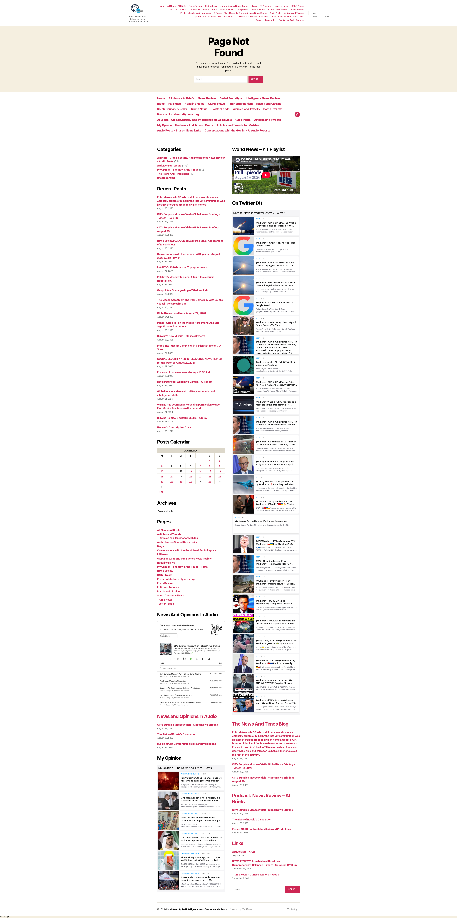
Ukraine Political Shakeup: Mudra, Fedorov (182, 417)
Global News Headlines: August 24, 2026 (181, 313)
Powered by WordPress (240, 909)
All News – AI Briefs (176, 6)
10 (162, 471)
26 (181, 481)
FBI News (264, 6)
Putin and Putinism (179, 9)
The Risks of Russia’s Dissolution (173, 681)
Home (161, 6)
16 (220, 471)
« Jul (161, 492)
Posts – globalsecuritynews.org (195, 13)
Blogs (254, 6)
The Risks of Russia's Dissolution (176, 734)
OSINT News (297, 6)
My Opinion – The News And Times (178, 169)
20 (190, 476)
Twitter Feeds (258, 9)
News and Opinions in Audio (187, 716)
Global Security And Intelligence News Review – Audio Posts (195, 909)
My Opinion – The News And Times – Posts (214, 16)
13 (190, 471)
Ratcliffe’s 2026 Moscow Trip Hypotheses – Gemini (180, 702)
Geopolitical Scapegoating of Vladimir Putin (183, 290)
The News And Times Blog (173, 173)
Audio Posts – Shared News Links (287, 16)
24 (162, 481)
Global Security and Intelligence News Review (226, 6)
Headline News (281, 6)
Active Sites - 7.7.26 (243, 851)
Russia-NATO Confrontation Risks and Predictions (180, 688)
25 (171, 481)
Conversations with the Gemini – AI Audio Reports (280, 20)
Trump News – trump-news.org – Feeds (255, 874)
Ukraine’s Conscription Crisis (174, 427)
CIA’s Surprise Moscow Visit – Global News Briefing (180, 674)
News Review (195, 6)
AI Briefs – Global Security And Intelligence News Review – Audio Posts (247, 13)
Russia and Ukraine (200, 9)
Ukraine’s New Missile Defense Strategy (181, 336)
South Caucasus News (222, 9)
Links (237, 843)
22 (210, 476)
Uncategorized (166, 177)
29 (210, 481)
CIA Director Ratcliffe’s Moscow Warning (176, 695)
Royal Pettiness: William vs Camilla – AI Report (184, 381)
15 (210, 471)
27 (190, 481)
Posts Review (297, 9)
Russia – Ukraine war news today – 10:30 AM (183, 372)
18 (171, 476)
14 (200, 471)
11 (171, 471)
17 (162, 476)
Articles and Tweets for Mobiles (253, 16)
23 (220, 476)
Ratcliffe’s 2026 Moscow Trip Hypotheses (182, 267)
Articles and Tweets (278, 9)
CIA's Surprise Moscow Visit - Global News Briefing (187, 724)
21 (200, 476)
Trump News (242, 9)
